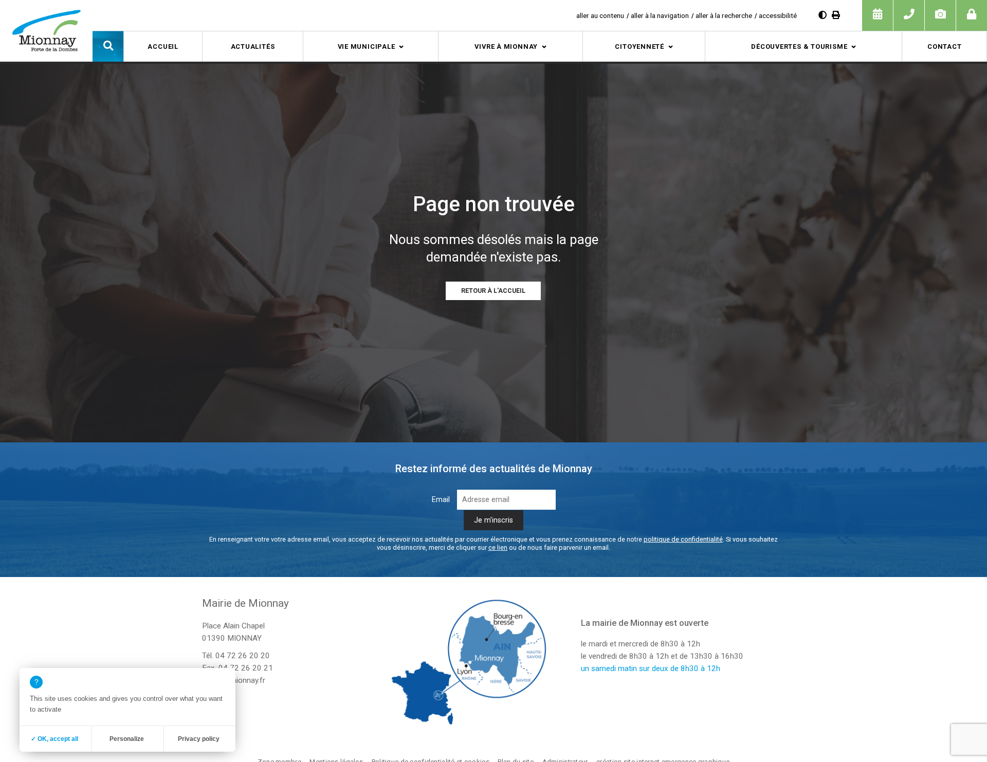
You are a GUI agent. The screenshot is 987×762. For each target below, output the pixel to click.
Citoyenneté (639, 46)
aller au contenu (600, 15)
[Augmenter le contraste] (822, 15)
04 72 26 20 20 (242, 655)
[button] (108, 46)
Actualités (253, 46)
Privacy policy (199, 738)
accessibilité (778, 15)
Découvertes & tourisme (799, 46)
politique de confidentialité (683, 539)
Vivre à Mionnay (506, 46)
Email (441, 499)
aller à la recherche (724, 15)
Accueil (163, 46)
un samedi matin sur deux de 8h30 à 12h (650, 668)
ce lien (497, 547)
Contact (944, 46)
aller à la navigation (660, 15)
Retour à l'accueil (493, 290)
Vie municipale (366, 46)
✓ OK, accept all (54, 738)
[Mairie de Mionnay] (46, 30)
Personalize (126, 738)
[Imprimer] (836, 15)
